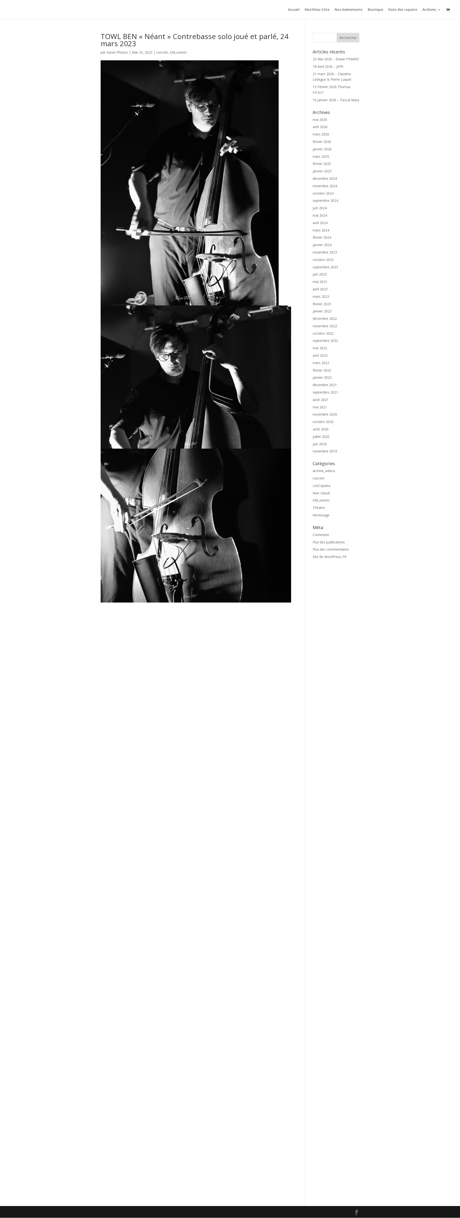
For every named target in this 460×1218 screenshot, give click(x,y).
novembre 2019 (325, 451)
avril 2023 (320, 289)
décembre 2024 (325, 178)
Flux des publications (329, 542)
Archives (429, 10)
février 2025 (322, 163)
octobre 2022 (323, 333)
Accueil (293, 10)
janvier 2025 (322, 171)
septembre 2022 (325, 340)
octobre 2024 (323, 193)
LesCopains (322, 485)
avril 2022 (320, 355)
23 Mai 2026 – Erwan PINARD (336, 59)
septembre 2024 (325, 200)
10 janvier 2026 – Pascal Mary (336, 100)
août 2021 (320, 399)
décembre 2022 (325, 318)
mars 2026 (321, 134)
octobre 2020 (323, 421)
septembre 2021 (325, 392)
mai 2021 (320, 407)
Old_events (178, 52)
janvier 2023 (322, 311)
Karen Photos (117, 52)
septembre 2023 (325, 267)
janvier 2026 (322, 149)
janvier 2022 (322, 377)
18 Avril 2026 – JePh (328, 66)
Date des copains (402, 10)
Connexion (321, 534)
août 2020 (320, 429)
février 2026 (322, 141)
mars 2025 (321, 156)
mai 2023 (320, 281)
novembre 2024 (325, 186)
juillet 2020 (321, 436)
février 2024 (322, 237)
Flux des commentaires (331, 549)
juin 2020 (320, 444)
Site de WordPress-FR (329, 556)
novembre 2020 (325, 414)
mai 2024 (320, 215)
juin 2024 (320, 208)
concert (162, 52)
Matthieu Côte (317, 10)
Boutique (375, 10)
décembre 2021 (325, 385)
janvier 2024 (322, 244)
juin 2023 (320, 274)
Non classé (321, 493)
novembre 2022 (325, 326)
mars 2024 (321, 230)
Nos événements (348, 10)
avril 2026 (320, 126)
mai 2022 (320, 348)
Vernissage (321, 515)
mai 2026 (320, 119)
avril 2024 (320, 222)
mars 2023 (321, 296)
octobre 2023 (323, 259)
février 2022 (322, 370)
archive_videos (324, 470)
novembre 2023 (325, 252)
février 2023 (322, 304)
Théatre (319, 507)
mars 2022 (321, 363)
